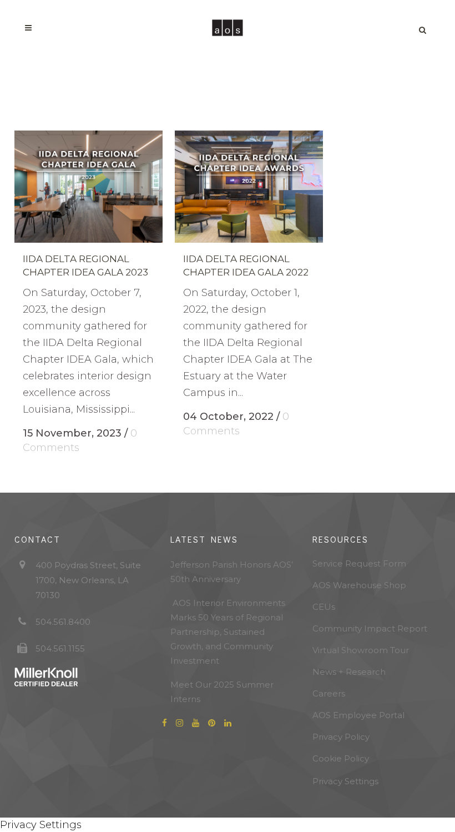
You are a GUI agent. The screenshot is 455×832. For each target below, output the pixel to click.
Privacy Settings (345, 781)
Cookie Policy (340, 758)
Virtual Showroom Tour (360, 650)
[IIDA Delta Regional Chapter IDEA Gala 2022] (249, 187)
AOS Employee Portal (358, 715)
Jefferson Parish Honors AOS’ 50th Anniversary (231, 571)
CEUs (323, 607)
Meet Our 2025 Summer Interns (222, 691)
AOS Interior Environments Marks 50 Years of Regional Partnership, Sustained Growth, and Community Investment (227, 632)
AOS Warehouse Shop (359, 585)
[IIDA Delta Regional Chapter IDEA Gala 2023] (88, 187)
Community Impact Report (369, 628)
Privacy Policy (341, 736)
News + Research (349, 671)
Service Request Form (359, 563)
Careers (328, 693)
